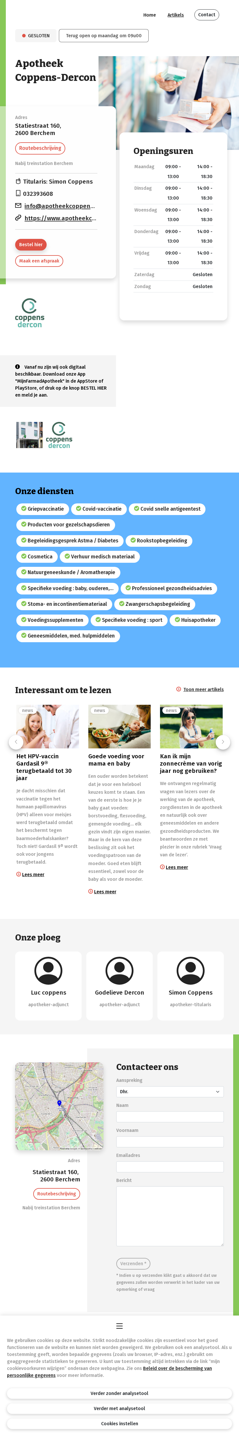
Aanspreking (129, 1080)
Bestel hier (31, 244)
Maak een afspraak (39, 261)
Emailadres (128, 1155)
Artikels (176, 15)
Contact (206, 14)
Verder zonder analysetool (119, 1393)
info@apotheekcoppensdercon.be (73, 206)
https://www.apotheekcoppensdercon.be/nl (87, 218)
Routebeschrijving (40, 148)
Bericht (124, 1180)
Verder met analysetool (119, 1408)
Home (149, 15)
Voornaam (127, 1130)
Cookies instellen (119, 1423)
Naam (122, 1105)
